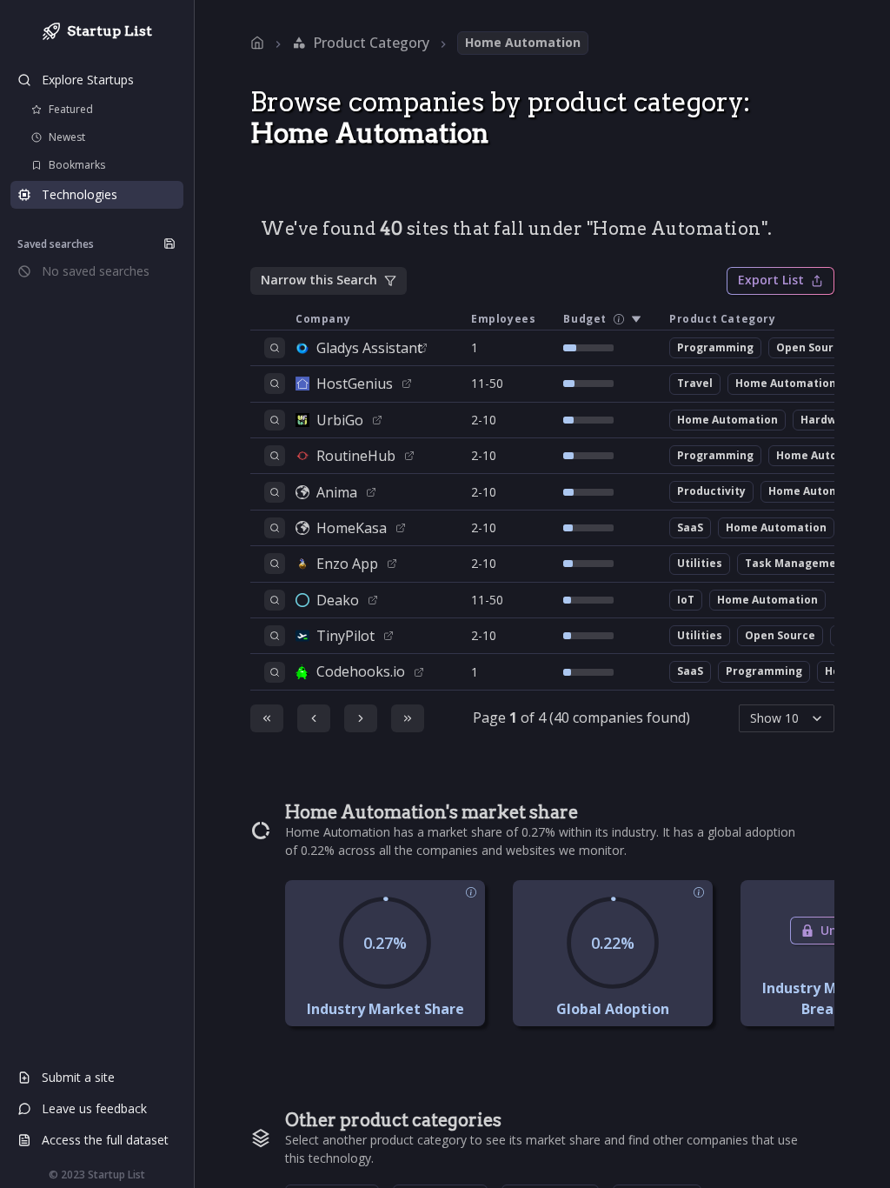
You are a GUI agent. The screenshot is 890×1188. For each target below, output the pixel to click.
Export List (771, 279)
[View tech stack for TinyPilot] (274, 635)
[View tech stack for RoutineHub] (274, 455)
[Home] (257, 42)
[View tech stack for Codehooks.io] (274, 672)
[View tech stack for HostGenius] (274, 383)
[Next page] (360, 718)
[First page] (266, 718)
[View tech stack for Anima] (274, 492)
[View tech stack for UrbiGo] (274, 420)
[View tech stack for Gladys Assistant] (274, 347)
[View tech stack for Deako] (274, 600)
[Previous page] (313, 718)
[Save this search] (169, 243)
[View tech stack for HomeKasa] (274, 527)
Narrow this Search (319, 279)
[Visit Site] (422, 347)
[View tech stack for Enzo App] (274, 563)
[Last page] (407, 718)
